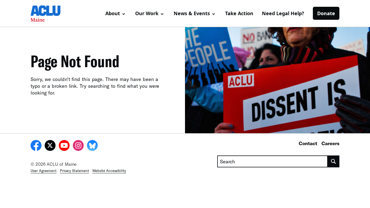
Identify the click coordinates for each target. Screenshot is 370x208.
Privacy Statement (74, 170)
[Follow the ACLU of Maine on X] (50, 146)
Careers (330, 143)
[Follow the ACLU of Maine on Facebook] (36, 146)
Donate (326, 13)
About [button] (112, 13)
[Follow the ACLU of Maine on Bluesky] (92, 146)
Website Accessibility (109, 170)
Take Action (239, 13)
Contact (308, 143)
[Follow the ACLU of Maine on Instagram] (78, 146)
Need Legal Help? (283, 13)
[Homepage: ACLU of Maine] (50, 13)
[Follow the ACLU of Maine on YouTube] (64, 146)
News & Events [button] (192, 13)
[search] (333, 161)
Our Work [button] (146, 13)
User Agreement (44, 170)
